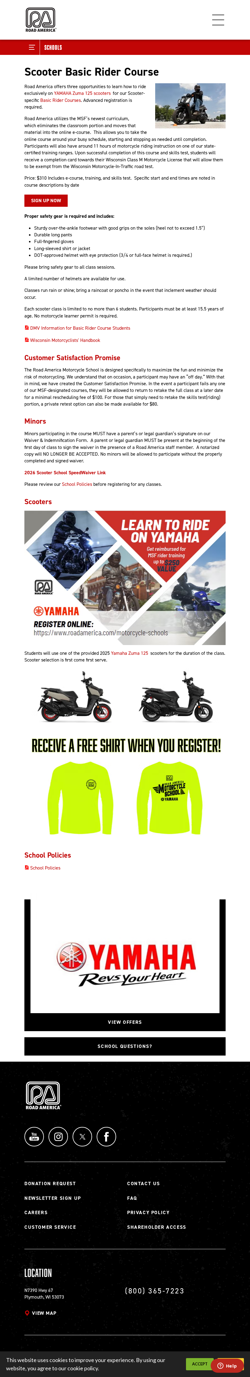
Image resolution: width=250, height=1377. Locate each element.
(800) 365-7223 (154, 1291)
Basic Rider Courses (60, 100)
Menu (218, 20)
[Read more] (190, 105)
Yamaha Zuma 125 (129, 653)
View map (44, 1313)
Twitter (82, 1136)
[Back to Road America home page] (40, 17)
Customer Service (50, 1227)
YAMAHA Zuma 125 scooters (82, 93)
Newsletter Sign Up (52, 1198)
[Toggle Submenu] (32, 47)
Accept (200, 1363)
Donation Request (50, 1183)
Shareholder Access (156, 1227)
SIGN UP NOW (46, 200)
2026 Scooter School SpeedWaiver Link (65, 472)
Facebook (106, 1136)
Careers (36, 1212)
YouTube (34, 1136)
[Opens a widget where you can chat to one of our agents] (227, 1366)
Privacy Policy (148, 1212)
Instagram (58, 1136)
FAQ (132, 1198)
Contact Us (143, 1183)
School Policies (77, 484)
